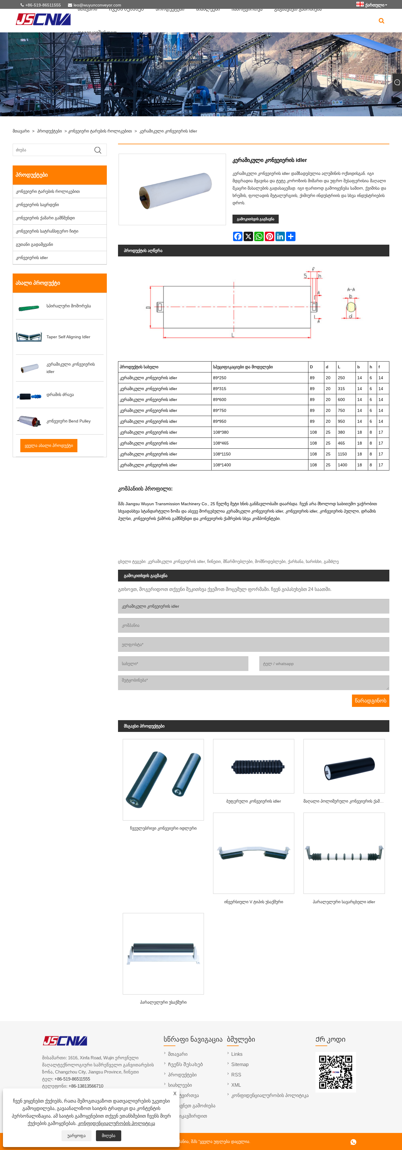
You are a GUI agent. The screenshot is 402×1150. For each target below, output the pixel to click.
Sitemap (240, 1064)
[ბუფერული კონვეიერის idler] (254, 764)
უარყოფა (76, 1135)
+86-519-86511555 (43, 5)
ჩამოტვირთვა (183, 1095)
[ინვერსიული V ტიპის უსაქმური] (254, 851)
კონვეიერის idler (32, 257)
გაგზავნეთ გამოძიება (191, 1105)
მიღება (108, 1135)
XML (236, 1085)
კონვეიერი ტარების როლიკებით (100, 131)
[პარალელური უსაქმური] (163, 952)
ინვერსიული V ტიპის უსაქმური (253, 901)
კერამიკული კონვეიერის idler (168, 131)
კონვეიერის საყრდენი (37, 204)
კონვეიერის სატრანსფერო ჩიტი (47, 231)
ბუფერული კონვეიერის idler (253, 801)
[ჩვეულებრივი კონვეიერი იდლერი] (163, 778)
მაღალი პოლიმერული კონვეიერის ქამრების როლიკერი (346, 801)
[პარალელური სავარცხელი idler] (344, 851)
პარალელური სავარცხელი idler (344, 901)
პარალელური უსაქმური (163, 1002)
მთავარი (21, 131)
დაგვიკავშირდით (97, 32)
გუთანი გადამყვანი (34, 244)
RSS (236, 1074)
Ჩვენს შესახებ (185, 1064)
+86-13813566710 (86, 1085)
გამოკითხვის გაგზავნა (255, 219)
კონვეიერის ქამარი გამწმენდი (45, 218)
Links (236, 1054)
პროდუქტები (49, 131)
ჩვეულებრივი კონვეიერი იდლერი (163, 828)
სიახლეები (180, 1085)
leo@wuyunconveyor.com (97, 5)
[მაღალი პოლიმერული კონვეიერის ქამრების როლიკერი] (344, 764)
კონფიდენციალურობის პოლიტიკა (116, 1123)
